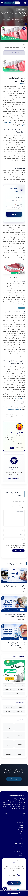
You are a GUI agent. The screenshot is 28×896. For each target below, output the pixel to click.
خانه (24, 45)
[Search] (13, 2)
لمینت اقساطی (20, 689)
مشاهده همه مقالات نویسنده (13, 478)
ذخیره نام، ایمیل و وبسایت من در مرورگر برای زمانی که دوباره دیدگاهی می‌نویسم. (15, 546)
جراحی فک (20, 744)
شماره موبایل (18, 205)
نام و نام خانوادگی (17, 197)
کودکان (8, 745)
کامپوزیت (20, 735)
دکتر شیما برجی (19, 448)
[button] (2, 3)
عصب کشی (8, 754)
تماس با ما (8, 711)
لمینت (8, 737)
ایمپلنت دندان (21, 308)
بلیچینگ (19, 754)
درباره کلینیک (19, 711)
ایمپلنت (8, 728)
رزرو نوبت (20, 707)
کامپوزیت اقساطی (8, 689)
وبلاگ (20, 45)
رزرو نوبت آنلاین (13, 779)
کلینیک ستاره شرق (20, 399)
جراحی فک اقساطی (14, 693)
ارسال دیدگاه (18, 550)
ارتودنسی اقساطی (19, 685)
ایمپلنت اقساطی (8, 685)
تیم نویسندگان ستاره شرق (15, 409)
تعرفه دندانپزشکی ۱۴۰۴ (8, 707)
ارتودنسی (20, 728)
